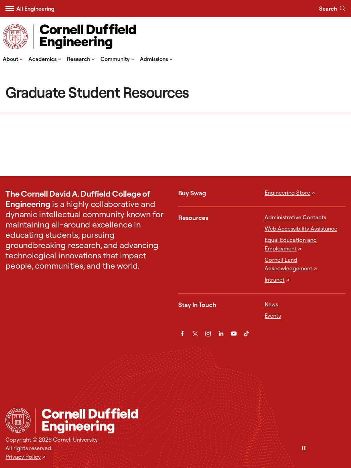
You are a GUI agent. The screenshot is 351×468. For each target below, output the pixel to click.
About (13, 58)
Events (273, 315)
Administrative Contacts (295, 217)
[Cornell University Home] (18, 420)
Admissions (156, 58)
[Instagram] (208, 333)
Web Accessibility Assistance (301, 228)
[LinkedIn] (221, 333)
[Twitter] (195, 333)
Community (117, 58)
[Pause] (303, 449)
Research (81, 58)
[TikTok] (246, 333)
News (271, 304)
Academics (44, 58)
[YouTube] (234, 333)
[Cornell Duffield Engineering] (190, 420)
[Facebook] (182, 333)
